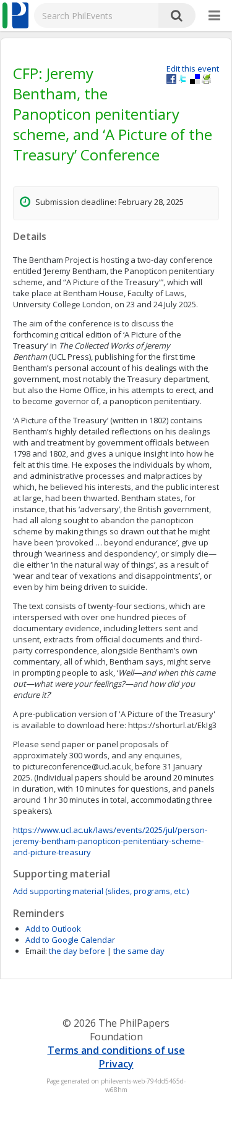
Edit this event (192, 68)
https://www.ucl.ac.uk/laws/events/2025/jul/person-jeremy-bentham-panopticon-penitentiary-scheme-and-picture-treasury (110, 841)
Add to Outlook (53, 928)
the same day (139, 950)
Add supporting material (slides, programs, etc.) (101, 891)
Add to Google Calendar (70, 939)
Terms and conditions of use (116, 1050)
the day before (77, 950)
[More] (214, 16)
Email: (36, 950)
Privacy (116, 1064)
